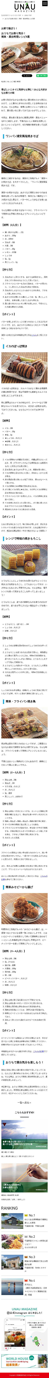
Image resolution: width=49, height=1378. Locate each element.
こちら (34, 335)
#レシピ (10, 81)
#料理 (18, 81)
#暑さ (12, 1152)
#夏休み (4, 1195)
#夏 (14, 81)
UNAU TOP (28, 15)
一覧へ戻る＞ (24, 1102)
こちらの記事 (38, 1051)
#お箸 (17, 1195)
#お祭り (4, 81)
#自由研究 (10, 1195)
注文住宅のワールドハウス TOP (11, 15)
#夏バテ (7, 1152)
